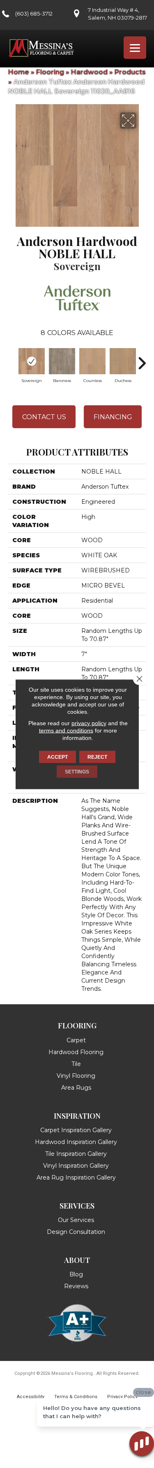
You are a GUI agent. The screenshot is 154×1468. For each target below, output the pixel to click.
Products (130, 72)
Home (18, 72)
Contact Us (44, 417)
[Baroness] (62, 361)
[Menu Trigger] (135, 47)
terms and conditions (66, 730)
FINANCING (113, 417)
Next (142, 359)
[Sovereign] (31, 361)
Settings (77, 771)
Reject (97, 757)
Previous (12, 359)
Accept (57, 757)
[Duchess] (123, 361)
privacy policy (88, 722)
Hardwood (89, 72)
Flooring (50, 72)
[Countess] (92, 361)
